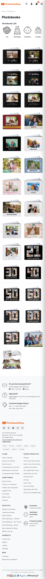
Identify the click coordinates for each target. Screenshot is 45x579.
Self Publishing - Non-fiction (11, 522)
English (33, 446)
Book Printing (6, 515)
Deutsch (19, 446)
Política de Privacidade (10, 487)
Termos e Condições (9, 484)
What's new (6, 497)
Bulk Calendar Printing (9, 528)
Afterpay (5, 548)
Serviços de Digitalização (32, 492)
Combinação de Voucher (10, 467)
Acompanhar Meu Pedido (11, 473)
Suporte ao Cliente (8, 461)
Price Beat (5, 494)
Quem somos (6, 481)
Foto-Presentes (29, 486)
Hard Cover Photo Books (32, 464)
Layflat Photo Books (30, 467)
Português (6, 449)
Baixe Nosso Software (9, 559)
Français (11, 446)
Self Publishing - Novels (10, 525)
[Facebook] (8, 428)
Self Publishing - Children (11, 519)
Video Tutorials (16, 389)
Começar (5, 556)
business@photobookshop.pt (19, 387)
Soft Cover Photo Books (32, 461)
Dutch (5, 446)
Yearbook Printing (8, 512)
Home (4, 11)
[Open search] (26, 4)
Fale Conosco (7, 464)
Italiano (26, 446)
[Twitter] (4, 428)
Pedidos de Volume (8, 509)
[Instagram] (18, 428)
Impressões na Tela (30, 473)
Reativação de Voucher (10, 470)
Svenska (21, 449)
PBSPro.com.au (7, 531)
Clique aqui (13, 396)
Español (14, 449)
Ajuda (26, 389)
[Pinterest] (22, 428)
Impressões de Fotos (31, 489)
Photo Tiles (27, 483)
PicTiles (26, 480)
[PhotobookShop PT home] (11, 4)
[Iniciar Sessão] (31, 4)
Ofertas (26, 458)
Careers (5, 500)
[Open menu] (41, 4)
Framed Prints (28, 477)
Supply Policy (6, 491)
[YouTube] (13, 428)
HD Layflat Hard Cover (31, 470)
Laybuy (4, 545)
